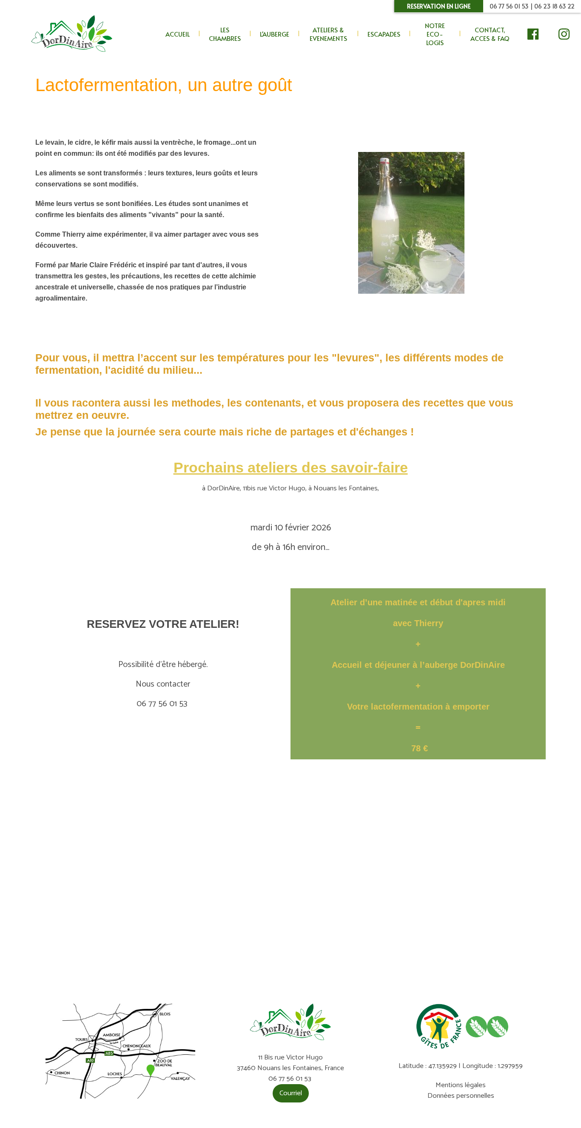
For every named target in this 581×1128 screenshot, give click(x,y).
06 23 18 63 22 (554, 6)
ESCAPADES (383, 33)
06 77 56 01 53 (509, 6)
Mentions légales (461, 1085)
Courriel (290, 1093)
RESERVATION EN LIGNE (438, 6)
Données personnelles (460, 1096)
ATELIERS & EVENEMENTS (328, 34)
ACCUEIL (177, 33)
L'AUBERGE (274, 33)
